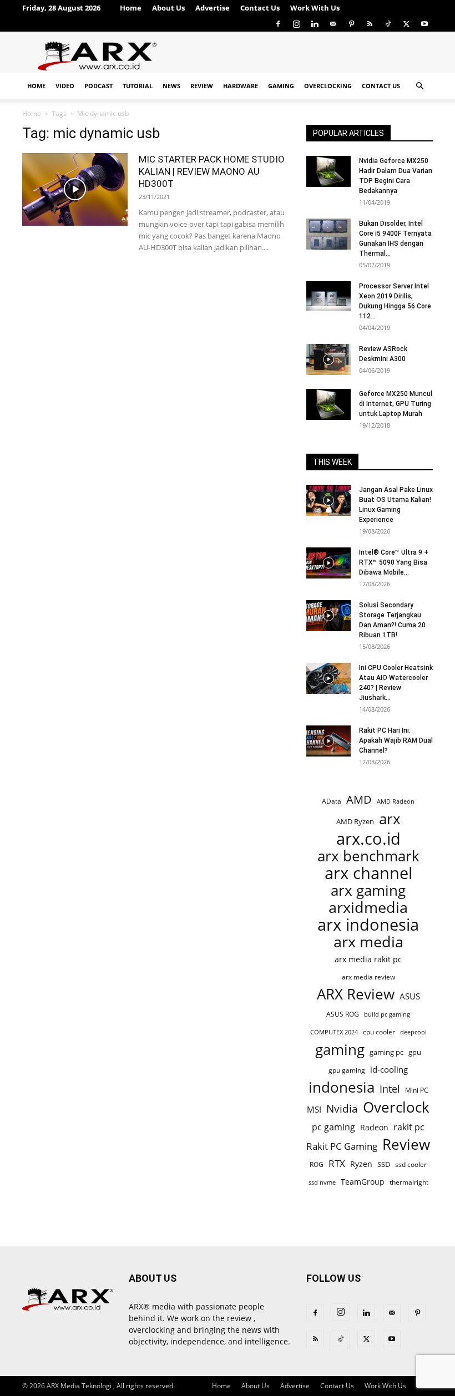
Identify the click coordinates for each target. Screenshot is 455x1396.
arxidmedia (368, 907)
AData (331, 800)
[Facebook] (278, 24)
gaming (340, 1049)
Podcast (98, 86)
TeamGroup (363, 1181)
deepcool (413, 1032)
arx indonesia (368, 925)
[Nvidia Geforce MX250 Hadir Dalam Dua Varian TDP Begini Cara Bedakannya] (328, 171)
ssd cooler (411, 1164)
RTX (336, 1163)
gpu (414, 1052)
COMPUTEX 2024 (334, 1032)
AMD (359, 799)
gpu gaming (346, 1069)
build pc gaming (387, 1014)
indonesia (342, 1087)
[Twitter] (406, 24)
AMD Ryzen (355, 821)
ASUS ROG (342, 1014)
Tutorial (138, 86)
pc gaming (333, 1127)
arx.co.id (368, 839)
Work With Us (315, 8)
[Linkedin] (314, 24)
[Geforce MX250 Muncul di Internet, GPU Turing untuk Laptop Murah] (328, 404)
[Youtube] (424, 24)
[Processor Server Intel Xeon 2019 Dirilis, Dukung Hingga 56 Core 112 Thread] (328, 296)
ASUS (410, 996)
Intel (390, 1089)
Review (201, 86)
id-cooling (389, 1069)
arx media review (368, 976)
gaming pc (386, 1052)
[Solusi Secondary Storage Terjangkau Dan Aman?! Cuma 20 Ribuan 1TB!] (328, 615)
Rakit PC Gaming (341, 1146)
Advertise (212, 8)
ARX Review (356, 994)
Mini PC (416, 1089)
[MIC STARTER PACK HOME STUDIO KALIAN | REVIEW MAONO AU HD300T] (75, 189)
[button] (419, 86)
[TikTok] (388, 24)
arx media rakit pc (368, 959)
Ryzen (361, 1164)
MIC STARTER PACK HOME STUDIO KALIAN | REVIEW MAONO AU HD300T (212, 171)
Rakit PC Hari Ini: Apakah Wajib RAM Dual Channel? (396, 740)
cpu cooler (379, 1031)
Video (64, 86)
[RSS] (369, 24)
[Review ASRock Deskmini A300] (328, 359)
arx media (368, 942)
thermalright (409, 1182)
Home (130, 8)
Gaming (281, 86)
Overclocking (328, 86)
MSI (314, 1109)
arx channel (368, 873)
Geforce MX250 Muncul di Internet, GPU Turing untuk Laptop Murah (395, 404)
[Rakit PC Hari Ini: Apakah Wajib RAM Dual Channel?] (328, 741)
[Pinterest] (351, 24)
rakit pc (408, 1127)
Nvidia (342, 1109)
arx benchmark (368, 856)
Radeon (374, 1127)
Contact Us (260, 8)
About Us (168, 8)
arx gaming (368, 890)
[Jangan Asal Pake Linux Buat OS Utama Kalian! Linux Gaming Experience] (328, 500)
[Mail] (333, 24)
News (171, 86)
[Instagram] (296, 24)
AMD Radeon (395, 801)
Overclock (396, 1107)
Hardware (240, 86)
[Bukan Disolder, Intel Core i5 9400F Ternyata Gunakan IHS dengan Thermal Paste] (328, 234)
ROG (316, 1164)
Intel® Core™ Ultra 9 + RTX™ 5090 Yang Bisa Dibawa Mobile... (393, 562)
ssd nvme (322, 1182)
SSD (383, 1164)
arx (390, 819)
